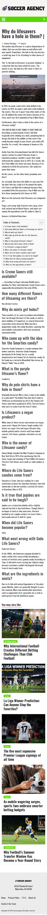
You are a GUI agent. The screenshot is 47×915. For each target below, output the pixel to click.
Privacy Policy (13, 897)
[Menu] (5, 19)
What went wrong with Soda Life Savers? (21, 261)
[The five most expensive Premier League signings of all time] (23, 728)
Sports (23, 43)
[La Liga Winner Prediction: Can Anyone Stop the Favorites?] (23, 678)
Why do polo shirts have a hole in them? (19, 244)
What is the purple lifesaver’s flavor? (18, 241)
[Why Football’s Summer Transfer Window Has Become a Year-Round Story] (23, 829)
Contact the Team (8, 903)
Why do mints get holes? (14, 232)
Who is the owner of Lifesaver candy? (18, 249)
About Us (32, 897)
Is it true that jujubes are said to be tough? (22, 255)
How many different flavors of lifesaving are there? (24, 229)
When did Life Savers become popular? (19, 258)
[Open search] (44, 19)
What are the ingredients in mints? (18, 264)
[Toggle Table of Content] (40, 223)
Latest (7, 696)
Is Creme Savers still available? (16, 226)
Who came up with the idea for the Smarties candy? (21, 236)
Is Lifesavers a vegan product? (16, 247)
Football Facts (9, 847)
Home (3, 897)
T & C (24, 897)
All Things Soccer (10, 641)
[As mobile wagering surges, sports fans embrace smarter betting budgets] (23, 779)
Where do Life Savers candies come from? (20, 252)
